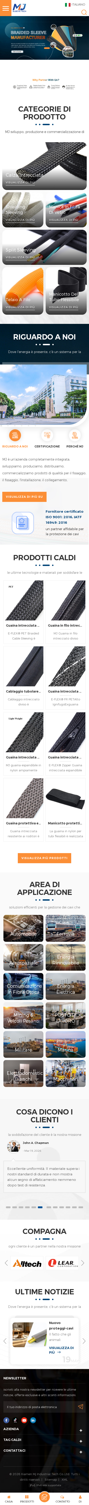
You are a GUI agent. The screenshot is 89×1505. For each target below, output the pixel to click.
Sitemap (51, 1479)
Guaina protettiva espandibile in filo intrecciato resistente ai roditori (23, 823)
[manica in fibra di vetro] (66, 209)
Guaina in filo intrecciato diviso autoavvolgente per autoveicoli (65, 625)
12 (81, 1207)
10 (68, 1207)
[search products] (84, 12)
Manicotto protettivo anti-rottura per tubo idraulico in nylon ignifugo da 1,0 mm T (65, 823)
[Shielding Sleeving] (22, 209)
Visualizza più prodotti (44, 858)
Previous (6, 1263)
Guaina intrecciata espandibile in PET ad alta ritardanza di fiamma (65, 691)
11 (74, 1207)
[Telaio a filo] (22, 291)
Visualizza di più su (24, 496)
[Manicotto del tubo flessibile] (66, 291)
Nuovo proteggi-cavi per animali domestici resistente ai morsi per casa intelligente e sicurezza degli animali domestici (61, 1326)
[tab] (15, 439)
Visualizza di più (61, 1350)
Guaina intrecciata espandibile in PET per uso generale (23, 625)
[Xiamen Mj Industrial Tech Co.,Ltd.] (19, 6)
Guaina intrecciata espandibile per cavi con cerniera (65, 757)
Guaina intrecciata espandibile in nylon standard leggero (23, 757)
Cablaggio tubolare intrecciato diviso (23, 691)
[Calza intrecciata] (44, 166)
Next (83, 1263)
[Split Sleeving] (44, 247)
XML (65, 1479)
